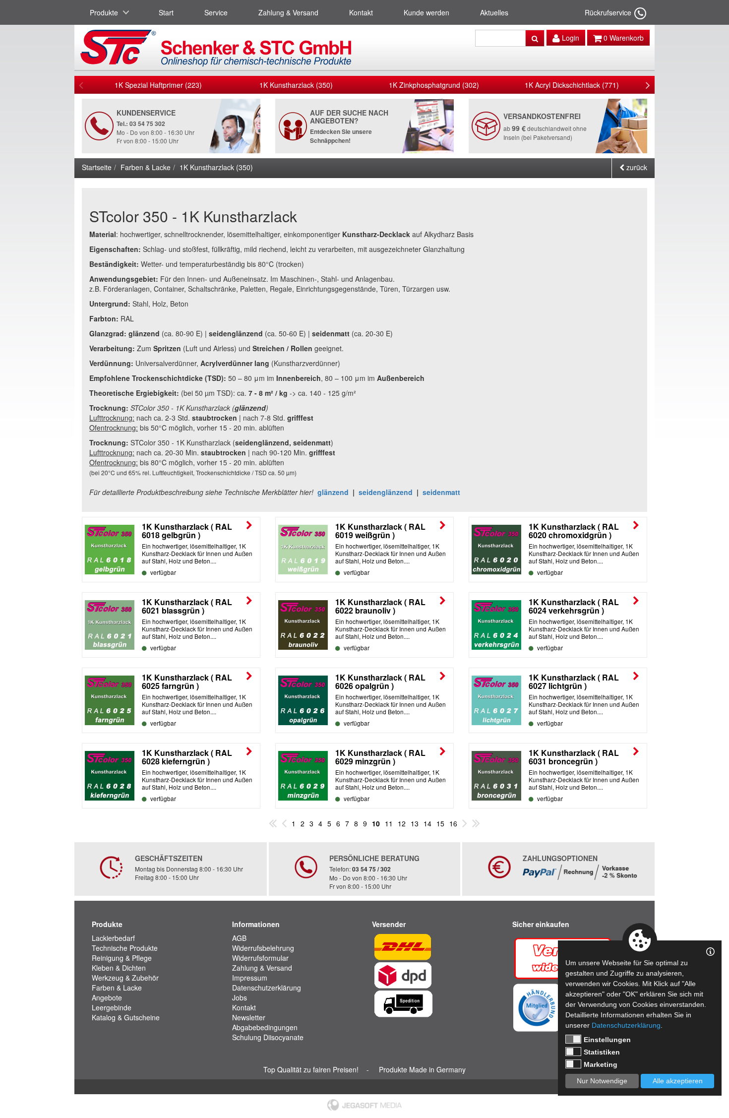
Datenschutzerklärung (266, 988)
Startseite (97, 167)
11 (389, 823)
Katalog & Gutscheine (126, 1017)
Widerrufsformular (260, 958)
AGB (239, 938)
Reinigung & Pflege (122, 958)
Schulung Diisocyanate (268, 1037)
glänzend (333, 492)
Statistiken (602, 1052)
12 (402, 823)
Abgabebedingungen (265, 1027)
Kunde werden (426, 12)
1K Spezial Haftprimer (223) (158, 85)
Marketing (600, 1064)
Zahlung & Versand (288, 12)
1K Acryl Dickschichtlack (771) (572, 85)
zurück (635, 167)
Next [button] (648, 85)
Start (166, 12)
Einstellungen (607, 1040)
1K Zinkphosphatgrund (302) (434, 85)
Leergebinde (111, 1007)
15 (440, 823)
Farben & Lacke (146, 167)
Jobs (239, 997)
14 (427, 823)
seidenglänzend (386, 492)
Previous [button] (81, 85)
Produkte (104, 12)
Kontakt (361, 12)
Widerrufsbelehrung (263, 948)
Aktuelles (494, 12)
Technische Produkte (125, 948)
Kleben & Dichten (119, 968)
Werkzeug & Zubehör (125, 978)
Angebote (107, 997)
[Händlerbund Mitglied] (536, 1006)
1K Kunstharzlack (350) (296, 85)
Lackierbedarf (113, 938)
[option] (158, 85)
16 (453, 823)
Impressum (249, 978)
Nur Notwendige (602, 1081)
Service (216, 12)
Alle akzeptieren (678, 1081)
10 (376, 823)
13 (415, 823)
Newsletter (248, 1017)
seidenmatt (441, 492)
